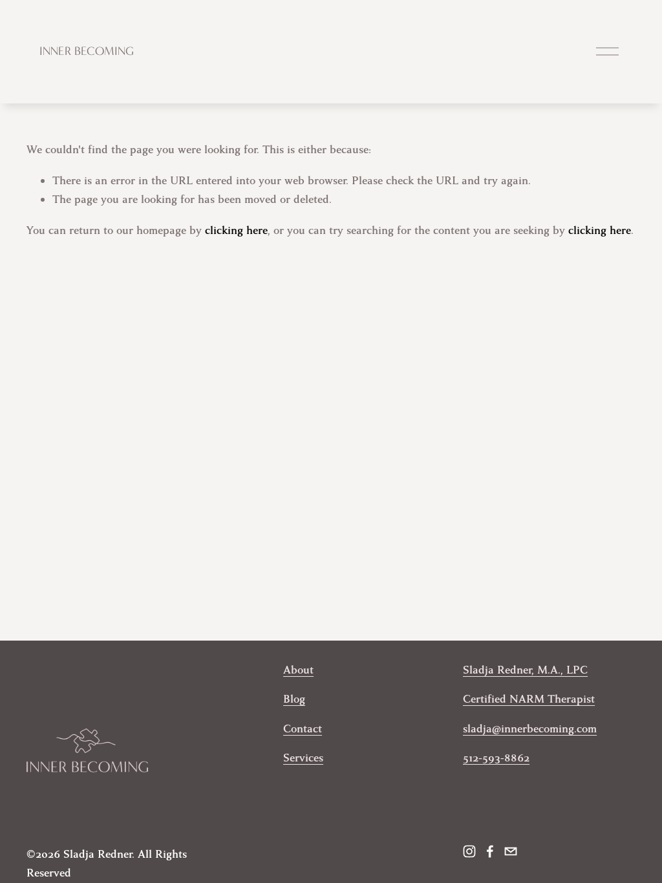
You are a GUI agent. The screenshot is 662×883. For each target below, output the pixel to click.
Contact (302, 728)
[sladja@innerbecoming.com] (510, 851)
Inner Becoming (86, 51)
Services (303, 757)
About (298, 670)
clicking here (236, 230)
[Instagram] (469, 851)
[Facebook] (490, 851)
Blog (294, 699)
